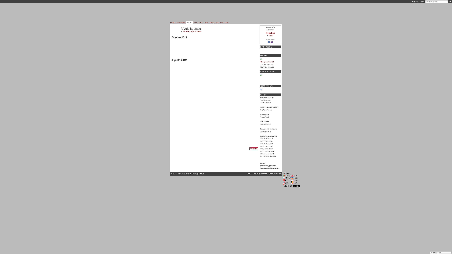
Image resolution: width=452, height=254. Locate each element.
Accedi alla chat (436, 252)
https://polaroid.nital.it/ (267, 62)
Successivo (253, 148)
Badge (249, 174)
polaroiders (187, 174)
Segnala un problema (260, 174)
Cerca (450, 1)
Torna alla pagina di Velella (192, 31)
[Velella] (175, 32)
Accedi (422, 1)
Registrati (415, 1)
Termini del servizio (275, 174)
